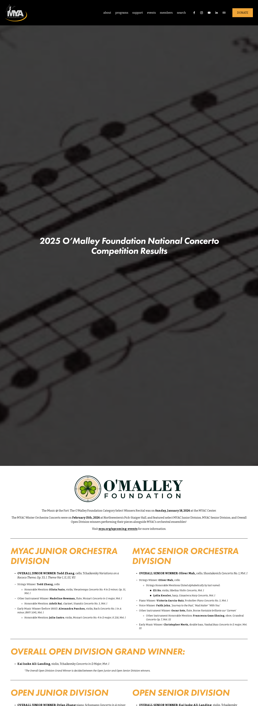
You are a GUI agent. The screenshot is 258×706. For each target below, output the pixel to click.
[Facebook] (194, 12)
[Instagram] (201, 12)
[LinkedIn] (216, 12)
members (166, 12)
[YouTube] (209, 12)
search (181, 12)
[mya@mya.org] (224, 12)
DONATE (242, 12)
